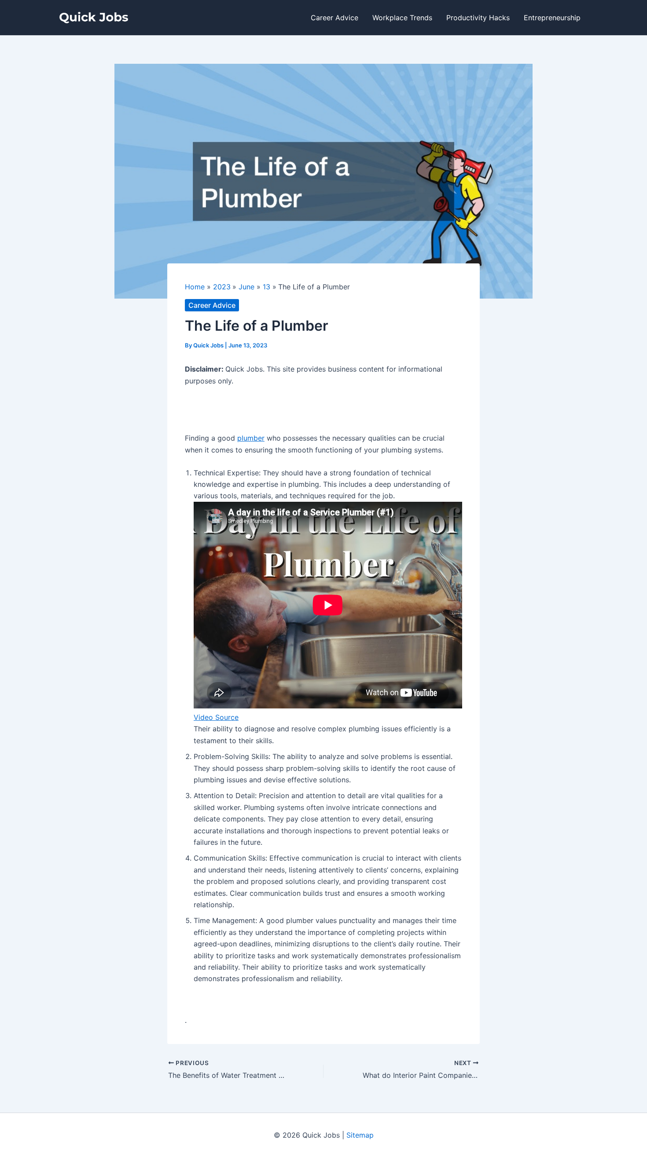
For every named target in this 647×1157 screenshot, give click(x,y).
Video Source (216, 717)
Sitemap (360, 1135)
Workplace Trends (402, 17)
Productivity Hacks (478, 17)
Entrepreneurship (552, 17)
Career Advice (334, 17)
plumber (251, 438)
